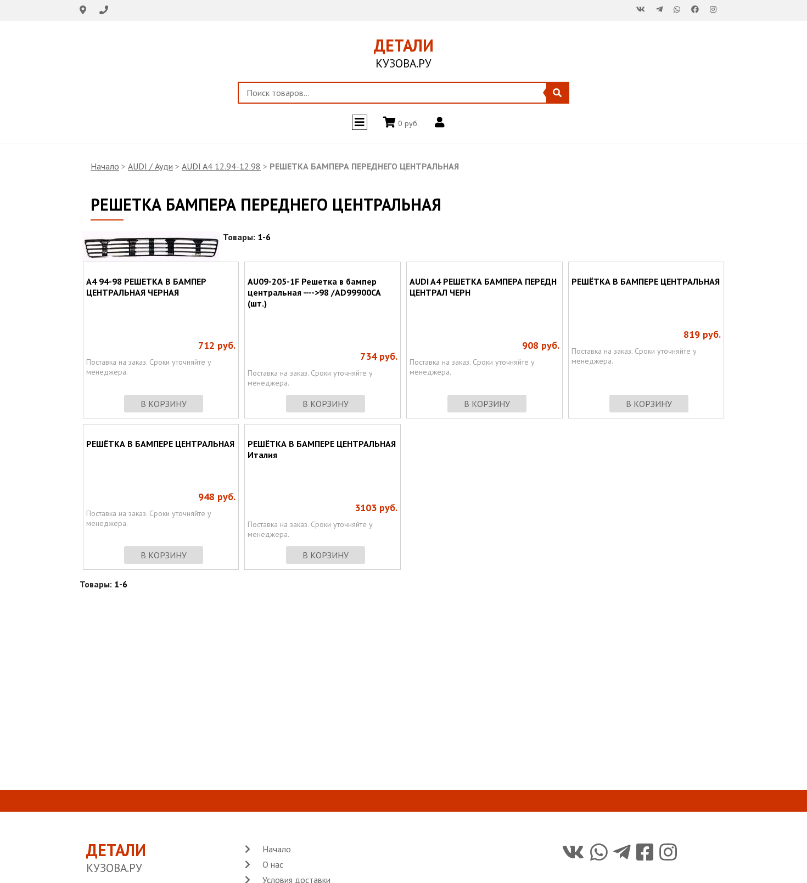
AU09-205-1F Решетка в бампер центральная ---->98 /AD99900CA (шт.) (314, 292)
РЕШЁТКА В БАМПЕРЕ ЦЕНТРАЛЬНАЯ (645, 281)
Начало (105, 166)
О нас (272, 864)
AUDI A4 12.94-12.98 (221, 166)
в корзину (164, 403)
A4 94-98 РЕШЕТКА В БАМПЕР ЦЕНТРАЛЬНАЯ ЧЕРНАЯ (146, 287)
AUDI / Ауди (150, 166)
